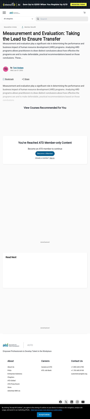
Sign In (52, 158)
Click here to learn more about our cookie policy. (46, 410)
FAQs (9, 370)
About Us (11, 367)
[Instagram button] (77, 402)
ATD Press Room (14, 384)
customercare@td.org (79, 374)
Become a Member (45, 153)
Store (9, 387)
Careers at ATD (46, 367)
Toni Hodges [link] (18, 68)
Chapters (11, 377)
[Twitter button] (66, 402)
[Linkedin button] (71, 402)
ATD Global (11, 381)
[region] (45, 411)
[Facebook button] (60, 402)
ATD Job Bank (46, 370)
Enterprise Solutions (15, 374)
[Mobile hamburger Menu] (4, 13)
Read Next (11, 257)
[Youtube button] (83, 402)
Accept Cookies (44, 414)
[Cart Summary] (85, 12)
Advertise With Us (14, 391)
